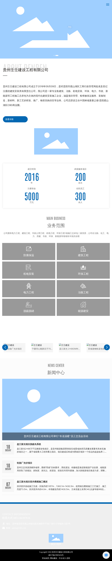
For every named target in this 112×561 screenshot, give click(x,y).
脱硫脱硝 (28, 310)
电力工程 (28, 292)
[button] (54, 55)
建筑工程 (83, 255)
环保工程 (83, 273)
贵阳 (68, 558)
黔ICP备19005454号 (56, 555)
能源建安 (83, 310)
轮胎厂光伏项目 (24, 463)
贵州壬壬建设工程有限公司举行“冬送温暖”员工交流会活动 (56, 436)
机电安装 (28, 273)
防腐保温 (28, 255)
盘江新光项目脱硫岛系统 (29, 444)
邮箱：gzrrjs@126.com (16, 528)
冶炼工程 (83, 292)
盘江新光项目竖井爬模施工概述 (32, 482)
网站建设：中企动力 (58, 558)
